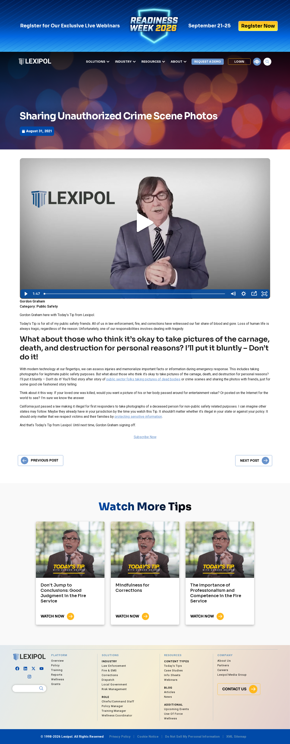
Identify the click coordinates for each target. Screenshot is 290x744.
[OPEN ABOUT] (185, 61)
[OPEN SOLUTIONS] (108, 61)
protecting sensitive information (138, 417)
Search (41, 688)
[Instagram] (29, 677)
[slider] (135, 293)
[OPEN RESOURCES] (163, 61)
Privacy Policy (120, 736)
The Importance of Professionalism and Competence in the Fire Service (215, 593)
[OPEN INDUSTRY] (134, 61)
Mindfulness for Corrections (132, 587)
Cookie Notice (148, 736)
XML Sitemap (236, 736)
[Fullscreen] (264, 293)
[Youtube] (41, 669)
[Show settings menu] (243, 293)
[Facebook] (17, 669)
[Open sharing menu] (254, 293)
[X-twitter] (33, 669)
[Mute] (233, 293)
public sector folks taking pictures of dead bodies (143, 379)
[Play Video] (25, 293)
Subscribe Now (145, 437)
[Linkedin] (25, 669)
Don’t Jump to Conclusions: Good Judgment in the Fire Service (63, 593)
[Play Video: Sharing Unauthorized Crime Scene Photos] (145, 223)
